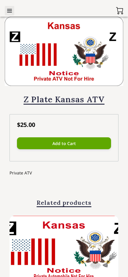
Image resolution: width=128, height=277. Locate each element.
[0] (119, 10)
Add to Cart (64, 143)
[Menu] (9, 10)
